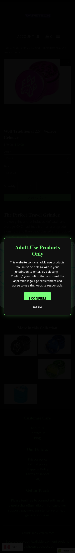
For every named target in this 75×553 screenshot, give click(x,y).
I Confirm (37, 298)
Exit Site (37, 306)
